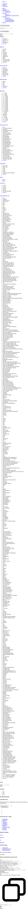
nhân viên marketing (7, 332)
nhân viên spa (5, 506)
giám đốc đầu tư (6, 380)
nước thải (4, 682)
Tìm (1, 786)
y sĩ (3, 609)
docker (4, 420)
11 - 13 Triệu (5, 96)
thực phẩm (5, 544)
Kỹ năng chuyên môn (7, 157)
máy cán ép (5, 726)
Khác (4, 794)
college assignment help (7, 755)
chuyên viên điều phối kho (8, 365)
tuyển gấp (5, 663)
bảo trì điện (5, 603)
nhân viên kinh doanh (7, 215)
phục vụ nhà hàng (6, 598)
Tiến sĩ (4, 51)
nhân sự (4, 493)
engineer (4, 484)
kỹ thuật (4, 674)
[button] (14, 872)
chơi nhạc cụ (5, 627)
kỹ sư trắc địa (5, 227)
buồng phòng (5, 498)
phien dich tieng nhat (7, 443)
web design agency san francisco (9, 687)
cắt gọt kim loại (6, 433)
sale (3, 527)
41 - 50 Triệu (5, 107)
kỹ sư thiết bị (5, 252)
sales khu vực (5, 477)
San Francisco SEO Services (8, 688)
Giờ (3, 84)
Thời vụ (4, 41)
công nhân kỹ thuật (6, 236)
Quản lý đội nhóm (6, 149)
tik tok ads (5, 358)
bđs (3, 529)
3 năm (4, 170)
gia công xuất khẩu (6, 707)
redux (4, 422)
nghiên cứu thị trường (7, 538)
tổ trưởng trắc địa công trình (8, 233)
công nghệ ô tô (6, 213)
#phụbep (4, 692)
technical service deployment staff (9, 311)
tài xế (4, 661)
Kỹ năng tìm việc (8, 19)
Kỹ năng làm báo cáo (7, 134)
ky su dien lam (6, 581)
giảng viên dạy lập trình (7, 351)
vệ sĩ (3, 282)
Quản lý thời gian (6, 151)
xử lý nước (5, 681)
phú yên (4, 676)
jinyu (4, 703)
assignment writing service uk (9, 617)
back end (4, 412)
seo (3, 629)
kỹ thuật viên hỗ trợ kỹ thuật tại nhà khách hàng (12, 348)
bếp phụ (4, 515)
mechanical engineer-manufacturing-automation (12, 298)
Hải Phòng (5, 823)
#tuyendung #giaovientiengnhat (9, 616)
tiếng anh (4, 536)
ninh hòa (4, 659)
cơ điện (4, 466)
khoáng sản (5, 241)
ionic (4, 437)
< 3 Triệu (4, 113)
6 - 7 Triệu (5, 94)
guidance (4, 489)
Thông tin (5, 16)
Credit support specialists (8, 287)
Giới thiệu (5, 9)
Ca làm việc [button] (2, 183)
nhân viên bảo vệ (6, 226)
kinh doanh (5, 450)
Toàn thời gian (6, 39)
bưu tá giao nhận (6, 371)
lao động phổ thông (7, 374)
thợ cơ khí (5, 524)
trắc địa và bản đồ (6, 766)
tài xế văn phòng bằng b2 (8, 234)
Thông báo (7, 17)
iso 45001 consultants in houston (9, 761)
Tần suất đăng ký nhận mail (6, 863)
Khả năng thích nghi (7, 153)
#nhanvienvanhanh (6, 650)
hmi (3, 488)
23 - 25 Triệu (5, 102)
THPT (4, 57)
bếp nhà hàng (5, 518)
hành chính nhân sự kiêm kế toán (9, 333)
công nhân (5, 392)
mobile (4, 773)
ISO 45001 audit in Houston (8, 762)
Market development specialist (9, 288)
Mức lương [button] (2, 90)
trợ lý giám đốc (6, 634)
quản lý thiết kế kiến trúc (8, 381)
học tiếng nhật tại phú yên (8, 266)
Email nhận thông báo (5, 862)
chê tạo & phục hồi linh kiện (8, 732)
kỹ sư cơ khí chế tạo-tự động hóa (9, 284)
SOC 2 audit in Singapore (8, 777)
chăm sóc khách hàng (7, 589)
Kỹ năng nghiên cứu (7, 138)
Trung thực (5, 129)
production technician (7, 300)
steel (3, 485)
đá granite (5, 646)
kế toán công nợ (6, 328)
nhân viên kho (5, 372)
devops (4, 419)
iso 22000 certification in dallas (9, 756)
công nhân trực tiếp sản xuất (8, 273)
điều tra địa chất (6, 240)
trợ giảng (4, 611)
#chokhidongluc (6, 746)
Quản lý (4, 67)
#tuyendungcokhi (6, 652)
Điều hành (5, 71)
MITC (4, 8)
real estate (5, 768)
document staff (6, 558)
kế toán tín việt (6, 633)
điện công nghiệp (6, 647)
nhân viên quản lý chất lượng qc (9, 552)
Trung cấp (5, 52)
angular (4, 418)
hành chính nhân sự (7, 427)
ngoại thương (5, 713)
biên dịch (4, 577)
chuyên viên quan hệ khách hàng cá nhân (11, 341)
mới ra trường (5, 700)
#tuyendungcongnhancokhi (8, 654)
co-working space (6, 767)
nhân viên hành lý (6, 492)
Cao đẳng (5, 53)
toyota (4, 666)
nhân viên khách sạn (7, 496)
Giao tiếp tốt (5, 131)
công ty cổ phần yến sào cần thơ (9, 367)
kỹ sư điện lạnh (6, 228)
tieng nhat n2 (5, 444)
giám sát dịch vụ (6, 499)
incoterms (5, 564)
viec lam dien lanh (6, 583)
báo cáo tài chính (6, 747)
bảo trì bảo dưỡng (6, 648)
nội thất (4, 541)
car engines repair (6, 669)
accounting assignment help (8, 667)
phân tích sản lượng (7, 743)
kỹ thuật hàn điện (6, 218)
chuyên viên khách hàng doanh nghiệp (10, 345)
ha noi (4, 398)
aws (3, 425)
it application (5, 402)
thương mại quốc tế (7, 712)
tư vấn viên (5, 378)
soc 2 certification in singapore (9, 774)
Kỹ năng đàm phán (6, 143)
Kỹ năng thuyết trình (7, 142)
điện (3, 212)
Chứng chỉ (5, 55)
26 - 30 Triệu (5, 103)
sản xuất (4, 644)
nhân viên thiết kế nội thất (8, 542)
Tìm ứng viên (8, 12)
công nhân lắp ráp (6, 319)
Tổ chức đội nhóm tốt (7, 128)
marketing (5, 199)
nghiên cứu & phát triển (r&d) (9, 733)
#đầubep (4, 693)
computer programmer (7, 310)
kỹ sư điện (5, 231)
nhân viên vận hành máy (8, 243)
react (4, 423)
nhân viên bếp (5, 511)
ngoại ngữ (5, 657)
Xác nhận (2, 871)
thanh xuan (5, 397)
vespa (4, 620)
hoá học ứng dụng (6, 734)
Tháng (4, 81)
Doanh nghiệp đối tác (9, 21)
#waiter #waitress (6, 695)
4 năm (4, 171)
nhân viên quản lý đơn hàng (8, 548)
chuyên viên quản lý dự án (8, 354)
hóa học (4, 699)
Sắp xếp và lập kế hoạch (8, 150)
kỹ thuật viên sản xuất (7, 249)
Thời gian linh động (7, 191)
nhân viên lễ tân (6, 656)
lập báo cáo (5, 749)
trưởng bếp (5, 516)
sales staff (5, 304)
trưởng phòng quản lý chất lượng (9, 458)
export (4, 562)
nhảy (4, 624)
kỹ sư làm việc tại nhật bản (8, 262)
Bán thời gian (5, 42)
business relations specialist (8, 286)
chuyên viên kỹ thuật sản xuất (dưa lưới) (11, 366)
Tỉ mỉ (4, 127)
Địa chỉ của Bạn (3, 865)
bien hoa (4, 405)
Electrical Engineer (6, 299)
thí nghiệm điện (6, 602)
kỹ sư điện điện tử (6, 268)
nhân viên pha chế (6, 274)
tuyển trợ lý (5, 631)
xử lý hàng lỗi (5, 721)
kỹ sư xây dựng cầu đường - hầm (9, 344)
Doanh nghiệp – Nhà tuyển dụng (12, 15)
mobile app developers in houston (9, 771)
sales (4, 198)
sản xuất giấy (5, 660)
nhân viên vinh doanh (7, 535)
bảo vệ (4, 456)
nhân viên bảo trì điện (7, 323)
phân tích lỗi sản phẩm (7, 720)
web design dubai (6, 686)
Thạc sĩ (4, 50)
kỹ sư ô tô (5, 267)
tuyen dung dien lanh (7, 582)
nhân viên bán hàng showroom (9, 356)
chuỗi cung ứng (6, 715)
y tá (3, 607)
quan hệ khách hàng (7, 407)
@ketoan (4, 327)
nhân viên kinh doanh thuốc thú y (9, 373)
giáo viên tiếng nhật (7, 614)
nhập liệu (4, 593)
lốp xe (4, 702)
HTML (4, 208)
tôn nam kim (5, 639)
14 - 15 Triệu (5, 97)
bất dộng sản (5, 528)
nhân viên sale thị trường (8, 334)
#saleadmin (5, 393)
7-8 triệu (4, 115)
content (4, 636)
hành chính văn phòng (7, 476)
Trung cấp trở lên (6, 59)
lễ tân (4, 655)
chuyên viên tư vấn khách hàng (9, 347)
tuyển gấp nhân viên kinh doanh (9, 672)
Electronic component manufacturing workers (12, 293)
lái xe (4, 662)
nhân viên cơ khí (6, 214)
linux (4, 205)
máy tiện (4, 432)
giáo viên (4, 613)
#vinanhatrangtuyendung (8, 653)
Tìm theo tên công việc (5, 25)
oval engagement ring (7, 685)
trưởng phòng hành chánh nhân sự (10, 457)
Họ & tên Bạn (3, 861)
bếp (3, 509)
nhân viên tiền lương (7, 591)
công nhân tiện (6, 318)
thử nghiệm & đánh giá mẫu (8, 738)
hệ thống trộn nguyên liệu (8, 727)
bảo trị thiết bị (5, 723)
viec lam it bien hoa (7, 406)
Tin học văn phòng (6, 133)
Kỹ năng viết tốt (6, 137)
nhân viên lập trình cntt (7, 281)
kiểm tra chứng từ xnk (7, 709)
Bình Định (5, 820)
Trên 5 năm (5, 165)
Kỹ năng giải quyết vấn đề (8, 145)
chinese (4, 575)
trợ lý (4, 569)
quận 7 (4, 576)
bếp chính (5, 510)
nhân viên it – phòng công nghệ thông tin (11, 331)
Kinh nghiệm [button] (2, 163)
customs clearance (6, 561)
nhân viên (5, 481)
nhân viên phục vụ (6, 698)
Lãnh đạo (5, 148)
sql (3, 206)
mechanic (5, 291)
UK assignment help (7, 753)
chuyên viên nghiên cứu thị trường (10, 595)
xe (3, 618)
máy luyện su (5, 725)
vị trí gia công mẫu (6, 242)
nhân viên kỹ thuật (6, 225)
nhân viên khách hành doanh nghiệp (10, 317)
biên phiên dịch (6, 580)
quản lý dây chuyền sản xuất (8, 223)
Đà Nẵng (4, 828)
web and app (5, 438)
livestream (5, 622)
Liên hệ (4, 22)
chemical (4, 565)
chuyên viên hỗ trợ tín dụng (8, 248)
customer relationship (7, 410)
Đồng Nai (5, 829)
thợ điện (4, 525)
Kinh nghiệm (3, 867)
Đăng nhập (5, 3)
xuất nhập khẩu (6, 550)
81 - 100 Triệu (5, 110)
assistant (4, 571)
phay (4, 731)
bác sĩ (4, 610)
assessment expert (6, 289)
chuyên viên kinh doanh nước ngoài (10, 389)
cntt (3, 404)
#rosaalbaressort (6, 668)
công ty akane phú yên (7, 269)
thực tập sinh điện (6, 604)
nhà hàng (4, 512)
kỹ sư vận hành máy (7, 255)
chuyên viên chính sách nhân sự (9, 386)
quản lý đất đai (6, 765)
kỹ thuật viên (5, 452)
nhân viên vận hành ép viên (8, 384)
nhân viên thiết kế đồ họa (8, 337)
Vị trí (1, 782)
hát (3, 623)
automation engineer (7, 483)
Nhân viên (5, 72)
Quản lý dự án (6, 135)
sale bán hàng (5, 537)
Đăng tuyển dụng (6, 850)
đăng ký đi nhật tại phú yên (8, 264)
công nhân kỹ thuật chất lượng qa (9, 326)
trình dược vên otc (6, 465)
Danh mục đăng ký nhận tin (6, 870)
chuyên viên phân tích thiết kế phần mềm (11, 352)
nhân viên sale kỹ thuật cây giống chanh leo (12, 363)
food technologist (6, 301)
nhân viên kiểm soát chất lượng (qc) (10, 330)
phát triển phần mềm (7, 219)
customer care (5, 201)
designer (4, 615)
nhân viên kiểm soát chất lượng (9, 245)
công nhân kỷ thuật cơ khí (8, 320)
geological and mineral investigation (10, 294)
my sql (4, 203)
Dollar (4, 179)
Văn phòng (5, 68)
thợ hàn (4, 523)
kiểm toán (5, 600)
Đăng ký (4, 5)
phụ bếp (4, 222)
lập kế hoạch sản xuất (7, 741)
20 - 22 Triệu (5, 101)
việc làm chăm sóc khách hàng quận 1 (10, 411)
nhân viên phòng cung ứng (8, 254)
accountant (5, 285)
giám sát (4, 545)
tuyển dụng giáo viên (7, 594)
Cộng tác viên (5, 74)
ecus (3, 563)
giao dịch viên (5, 339)
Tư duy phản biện (6, 144)
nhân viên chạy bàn (7, 221)
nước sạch (5, 683)
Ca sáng (4, 185)
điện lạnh (4, 360)
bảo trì (4, 637)
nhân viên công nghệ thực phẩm (9, 256)
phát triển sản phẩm (7, 596)
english (4, 491)
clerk (4, 573)
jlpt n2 (4, 445)
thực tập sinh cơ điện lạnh (8, 232)
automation (5, 482)
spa (3, 505)
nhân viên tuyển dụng (7, 532)
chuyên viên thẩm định (7, 246)
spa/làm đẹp (5, 503)
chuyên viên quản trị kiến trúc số (9, 343)
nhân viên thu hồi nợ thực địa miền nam (11, 462)
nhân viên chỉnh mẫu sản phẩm (9, 521)
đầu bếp (4, 396)
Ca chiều (4, 187)
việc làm (4, 664)
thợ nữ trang (5, 379)
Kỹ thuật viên (5, 73)
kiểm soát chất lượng (7, 718)
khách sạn (5, 514)
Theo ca (4, 190)
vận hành (4, 680)
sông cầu (4, 675)
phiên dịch (5, 578)
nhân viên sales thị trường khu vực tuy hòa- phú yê (13, 471)
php (3, 202)
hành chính (5, 475)
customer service (6, 200)
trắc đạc (4, 764)
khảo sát (4, 641)
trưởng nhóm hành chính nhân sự (9, 278)
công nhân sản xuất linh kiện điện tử (10, 251)
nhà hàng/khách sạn (7, 501)
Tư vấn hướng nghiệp (9, 20)
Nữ (3, 793)
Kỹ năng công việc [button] (4, 124)
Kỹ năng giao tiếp (6, 141)
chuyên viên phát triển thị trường (9, 279)
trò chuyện (5, 628)
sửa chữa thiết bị (6, 728)
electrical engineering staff (8, 308)
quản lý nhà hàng (6, 547)
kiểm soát (5, 451)
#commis (4, 694)
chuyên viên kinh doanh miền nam (10, 353)
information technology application (10, 400)
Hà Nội (4, 821)
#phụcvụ (4, 696)
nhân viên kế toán (6, 325)
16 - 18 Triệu (5, 99)
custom (4, 560)
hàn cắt (4, 705)
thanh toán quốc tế (6, 714)
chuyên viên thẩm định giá (8, 346)
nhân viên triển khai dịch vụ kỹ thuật (10, 239)
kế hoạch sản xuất (6, 739)
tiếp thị (4, 478)
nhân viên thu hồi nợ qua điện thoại (10, 463)
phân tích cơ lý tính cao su (8, 736)
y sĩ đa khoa (5, 608)
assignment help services (8, 751)
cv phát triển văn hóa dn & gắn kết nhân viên (12, 387)
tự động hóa (5, 673)
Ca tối (4, 186)
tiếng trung (5, 574)
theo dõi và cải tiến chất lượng (9, 722)
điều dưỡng (5, 606)
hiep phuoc (5, 585)
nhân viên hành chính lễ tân (8, 464)
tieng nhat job (5, 448)
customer (4, 409)
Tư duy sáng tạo (6, 155)
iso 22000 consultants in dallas (9, 758)
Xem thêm (4, 43)
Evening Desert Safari (7, 690)
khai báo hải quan (6, 716)
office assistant (6, 312)
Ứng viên (4, 13)
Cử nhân (4, 49)
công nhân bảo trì (6, 431)
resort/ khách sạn (6, 508)
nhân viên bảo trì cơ (7, 321)
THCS (4, 58)
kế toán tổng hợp (6, 235)
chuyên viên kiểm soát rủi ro (8, 271)
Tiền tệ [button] (1, 177)
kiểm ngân (5, 340)
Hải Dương (5, 822)
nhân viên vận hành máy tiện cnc (9, 479)
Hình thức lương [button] (3, 79)
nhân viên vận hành (7, 679)
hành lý (4, 495)
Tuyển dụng (5, 6)
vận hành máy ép (6, 338)
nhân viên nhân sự (6, 534)
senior (4, 436)
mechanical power (6, 307)
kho (3, 455)
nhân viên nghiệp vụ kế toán (8, 377)
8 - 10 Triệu (5, 95)
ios (3, 440)
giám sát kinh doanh (7, 275)
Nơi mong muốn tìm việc (5, 868)
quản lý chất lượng (6, 719)
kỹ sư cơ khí (5, 229)
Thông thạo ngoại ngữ (7, 158)
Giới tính (2, 789)
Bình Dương (5, 819)
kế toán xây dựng (6, 601)
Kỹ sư (4, 259)
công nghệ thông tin (7, 588)
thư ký (4, 570)
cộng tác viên (5, 554)
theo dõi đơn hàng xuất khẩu (8, 710)
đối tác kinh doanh (6, 531)
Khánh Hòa (5, 825)
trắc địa (4, 643)
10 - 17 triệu (5, 120)
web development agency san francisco (11, 689)
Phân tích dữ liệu (6, 140)
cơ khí (4, 210)
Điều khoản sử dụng (7, 848)
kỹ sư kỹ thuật (5, 391)
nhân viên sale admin (7, 394)
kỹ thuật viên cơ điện (7, 314)
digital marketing (6, 630)
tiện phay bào (5, 706)
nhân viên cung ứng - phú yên (9, 460)
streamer (4, 621)
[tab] (14, 36)
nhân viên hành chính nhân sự (9, 543)
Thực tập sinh (5, 70)
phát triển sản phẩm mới (7, 735)
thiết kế (4, 350)
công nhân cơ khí (6, 253)
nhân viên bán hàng (7, 315)
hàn (3, 522)
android (4, 439)
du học (4, 260)
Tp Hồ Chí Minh (6, 827)
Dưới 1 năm (5, 166)
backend (4, 413)
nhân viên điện (6, 216)
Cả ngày (4, 188)
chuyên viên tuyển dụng (8, 590)
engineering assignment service (9, 670)
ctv (3, 530)
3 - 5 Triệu (5, 93)
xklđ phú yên (5, 261)
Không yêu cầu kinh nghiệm (8, 172)
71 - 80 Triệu (5, 109)
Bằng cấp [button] (2, 46)
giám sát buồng (6, 502)
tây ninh (4, 701)
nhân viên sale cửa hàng (8, 335)
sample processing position (8, 313)
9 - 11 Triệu (5, 116)
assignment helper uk (7, 752)
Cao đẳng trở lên (6, 60)
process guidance (6, 490)
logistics (4, 557)
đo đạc (4, 642)
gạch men (5, 519)
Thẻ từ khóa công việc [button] (4, 195)
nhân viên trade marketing (8, 385)
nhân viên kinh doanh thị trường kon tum (11, 468)
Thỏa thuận (5, 86)
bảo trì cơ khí (5, 430)
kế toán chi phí (6, 497)
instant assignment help (7, 754)
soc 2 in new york (6, 769)
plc (3, 486)
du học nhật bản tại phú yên (8, 265)
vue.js (4, 424)
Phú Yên (4, 826)
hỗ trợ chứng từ (6, 551)
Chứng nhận (5, 56)
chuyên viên (5, 453)
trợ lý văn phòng (6, 220)
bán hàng (4, 555)
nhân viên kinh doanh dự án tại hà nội (10, 357)
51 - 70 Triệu (5, 108)
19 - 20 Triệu (5, 100)
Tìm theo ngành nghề (5, 31)
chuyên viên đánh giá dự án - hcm (10, 364)
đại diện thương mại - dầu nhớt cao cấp (11, 277)
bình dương (5, 640)
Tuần (4, 82)
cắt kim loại (5, 729)
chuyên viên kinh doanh (8, 390)
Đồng (4, 180)
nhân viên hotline (6, 459)
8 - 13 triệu (5, 117)
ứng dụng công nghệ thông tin (9, 403)
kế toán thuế (5, 324)
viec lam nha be (6, 584)
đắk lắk (4, 677)
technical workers (6, 292)
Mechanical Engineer (7, 297)
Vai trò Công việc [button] (3, 65)
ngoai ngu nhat (6, 449)
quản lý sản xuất (6, 740)
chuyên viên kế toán (7, 258)
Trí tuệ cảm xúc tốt (6, 156)
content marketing (6, 635)
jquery (4, 207)
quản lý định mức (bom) (8, 708)
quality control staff (7, 302)
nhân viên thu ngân (6, 368)
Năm (4, 85)
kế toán (4, 429)
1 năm (4, 168)
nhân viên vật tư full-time (8, 383)
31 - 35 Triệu (5, 104)
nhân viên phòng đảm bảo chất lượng (10, 376)
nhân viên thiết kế (6, 469)
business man (5, 305)
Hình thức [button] (2, 36)
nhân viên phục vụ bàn (7, 597)
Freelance (5, 38)
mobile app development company (10, 772)
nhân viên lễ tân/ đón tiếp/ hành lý (10, 280)
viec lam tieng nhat (6, 446)
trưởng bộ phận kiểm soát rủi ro (9, 272)
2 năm (4, 169)
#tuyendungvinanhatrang (8, 649)
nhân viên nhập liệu (7, 587)
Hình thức (2, 866)
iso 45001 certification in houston (9, 760)
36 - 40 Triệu (5, 106)
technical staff (5, 306)
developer (5, 414)
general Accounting (7, 295)
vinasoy (4, 435)
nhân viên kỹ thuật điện (7, 238)
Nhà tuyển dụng (6, 10)
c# (3, 417)
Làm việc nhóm (6, 147)
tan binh (4, 442)
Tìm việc (7, 14)
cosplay (4, 626)
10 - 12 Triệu (5, 119)
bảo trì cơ (4, 209)
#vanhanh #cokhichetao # (8, 745)
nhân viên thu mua (6, 549)
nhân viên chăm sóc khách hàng (9, 470)
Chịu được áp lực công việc (8, 154)
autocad (4, 539)
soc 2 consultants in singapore (9, 775)
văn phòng (5, 473)
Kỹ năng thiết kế (6, 136)
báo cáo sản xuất (6, 742)
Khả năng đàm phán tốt (7, 130)
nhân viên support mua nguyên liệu (10, 361)
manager (4, 568)
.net (3, 416)
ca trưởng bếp (5, 517)
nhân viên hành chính (7, 472)
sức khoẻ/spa (5, 504)
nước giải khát (5, 556)
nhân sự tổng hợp (6, 370)
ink (3, 567)
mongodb (5, 426)
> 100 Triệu (5, 112)
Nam (4, 791)
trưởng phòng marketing (8, 359)
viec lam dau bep (6, 399)
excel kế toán (5, 748)
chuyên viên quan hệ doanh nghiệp (10, 247)
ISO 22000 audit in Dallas (8, 759)
